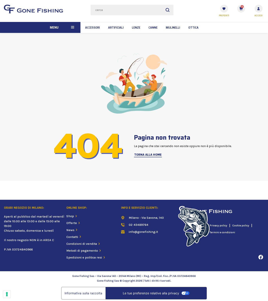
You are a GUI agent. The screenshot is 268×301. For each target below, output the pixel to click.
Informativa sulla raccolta (83, 293)
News (70, 230)
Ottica (193, 27)
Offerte (71, 223)
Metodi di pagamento (82, 250)
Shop (70, 216)
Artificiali (116, 27)
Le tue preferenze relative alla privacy (151, 293)
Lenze (136, 27)
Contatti (72, 237)
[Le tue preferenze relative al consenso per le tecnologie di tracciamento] (7, 294)
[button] (72, 27)
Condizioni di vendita (81, 244)
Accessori (92, 27)
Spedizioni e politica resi (84, 257)
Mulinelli (173, 27)
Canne (153, 27)
